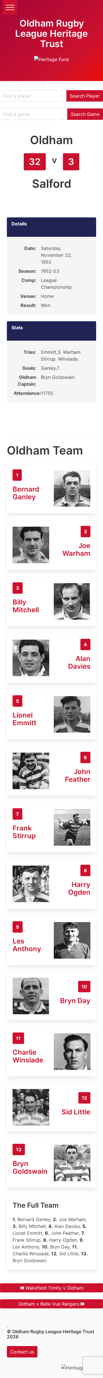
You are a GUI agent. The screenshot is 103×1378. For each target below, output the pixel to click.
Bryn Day (75, 1001)
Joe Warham (76, 549)
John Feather (77, 775)
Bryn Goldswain (30, 1167)
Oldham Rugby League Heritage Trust (51, 33)
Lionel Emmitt (24, 719)
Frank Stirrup (24, 832)
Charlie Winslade (28, 1056)
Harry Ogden (79, 888)
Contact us (22, 1352)
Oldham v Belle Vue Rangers (48, 1304)
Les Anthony (27, 945)
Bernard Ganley (26, 493)
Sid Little (76, 1112)
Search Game (85, 114)
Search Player (85, 96)
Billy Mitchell (26, 606)
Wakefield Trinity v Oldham (54, 1288)
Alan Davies (79, 662)
